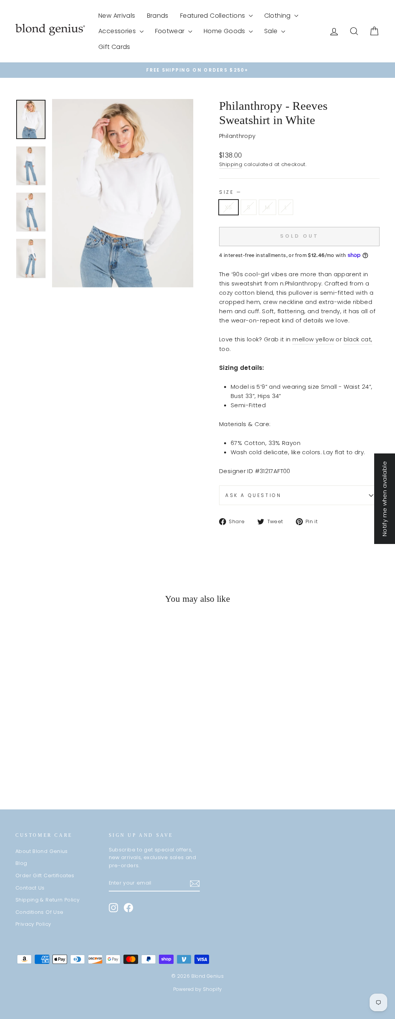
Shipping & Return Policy (47, 899)
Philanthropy (237, 136)
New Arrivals (116, 15)
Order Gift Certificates (44, 875)
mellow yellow (313, 339)
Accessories (118, 31)
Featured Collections (213, 15)
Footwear (170, 31)
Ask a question (253, 495)
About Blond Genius (41, 851)
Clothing (278, 15)
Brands (158, 15)
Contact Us (30, 888)
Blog (21, 863)
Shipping (230, 164)
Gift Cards (114, 46)
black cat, (358, 339)
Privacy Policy (33, 924)
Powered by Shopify (197, 989)
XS (228, 207)
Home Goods (225, 31)
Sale (271, 31)
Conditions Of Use (39, 912)
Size (229, 192)
